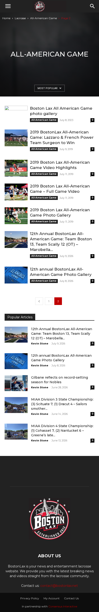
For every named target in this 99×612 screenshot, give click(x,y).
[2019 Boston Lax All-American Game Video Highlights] (16, 168)
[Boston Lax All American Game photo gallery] (16, 114)
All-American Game (43, 18)
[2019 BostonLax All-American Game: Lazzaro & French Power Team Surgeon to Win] (16, 138)
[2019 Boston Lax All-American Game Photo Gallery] (16, 215)
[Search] (92, 6)
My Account (52, 598)
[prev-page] (39, 301)
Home (6, 18)
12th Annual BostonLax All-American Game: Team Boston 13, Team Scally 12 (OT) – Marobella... (61, 333)
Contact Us (71, 598)
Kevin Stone (39, 343)
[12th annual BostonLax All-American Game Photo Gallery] (16, 275)
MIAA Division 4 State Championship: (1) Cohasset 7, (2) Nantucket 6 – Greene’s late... (62, 430)
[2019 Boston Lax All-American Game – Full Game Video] (16, 192)
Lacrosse (20, 18)
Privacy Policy (29, 598)
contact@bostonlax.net (59, 586)
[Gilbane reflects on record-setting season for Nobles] (16, 383)
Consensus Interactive (62, 606)
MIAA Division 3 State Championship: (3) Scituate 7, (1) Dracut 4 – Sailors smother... (62, 404)
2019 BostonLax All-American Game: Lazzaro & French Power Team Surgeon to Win (62, 137)
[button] (7, 6)
